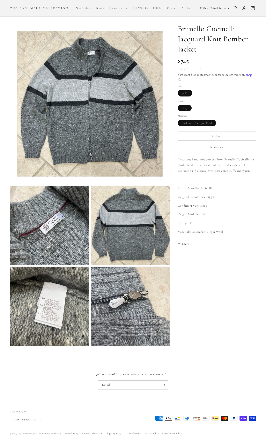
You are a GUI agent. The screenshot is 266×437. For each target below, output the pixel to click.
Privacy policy (152, 433)
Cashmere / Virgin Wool (199, 123)
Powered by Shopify (51, 433)
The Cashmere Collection (30, 433)
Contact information (92, 433)
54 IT (187, 93)
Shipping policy (114, 433)
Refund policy (72, 433)
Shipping (181, 69)
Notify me (217, 147)
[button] (235, 8)
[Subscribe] (163, 384)
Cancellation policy (172, 433)
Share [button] (185, 244)
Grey (187, 108)
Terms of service (133, 433)
